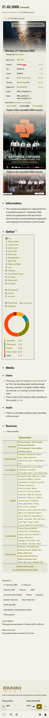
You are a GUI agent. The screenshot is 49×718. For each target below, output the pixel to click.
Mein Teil (12, 261)
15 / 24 (40, 87)
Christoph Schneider (26, 445)
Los (9, 267)
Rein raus (12, 254)
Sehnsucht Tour (24, 550)
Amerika (11, 283)
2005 (32, 590)
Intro (9, 238)
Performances (9, 615)
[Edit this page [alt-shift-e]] (39, 706)
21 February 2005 (10, 585)
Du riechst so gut (15, 274)
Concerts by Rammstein (13, 595)
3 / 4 (41, 69)
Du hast (11, 277)
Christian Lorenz (24, 451)
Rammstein (19, 54)
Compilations (10, 536)
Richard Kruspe (24, 442)
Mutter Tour (36, 550)
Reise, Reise (13, 241)
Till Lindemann (24, 448)
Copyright (6, 706)
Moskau (11, 270)
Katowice (12, 12)
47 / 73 (40, 78)
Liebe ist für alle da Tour (27, 556)
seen (19, 390)
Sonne (11, 293)
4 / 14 (41, 64)
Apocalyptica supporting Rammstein (18, 610)
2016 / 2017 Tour (24, 562)
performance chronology (22, 102)
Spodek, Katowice (11, 600)
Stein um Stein (14, 264)
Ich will (11, 296)
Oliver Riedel (37, 442)
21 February (26, 585)
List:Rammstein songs (25, 566)
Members (12, 447)
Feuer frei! (12, 251)
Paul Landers (36, 448)
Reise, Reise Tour (24, 78)
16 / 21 (40, 82)
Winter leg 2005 (23, 82)
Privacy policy (7, 701)
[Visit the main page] (4, 714)
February (22, 590)
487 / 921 (20, 60)
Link (20, 400)
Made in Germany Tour (27, 559)
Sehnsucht (12, 280)
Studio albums (10, 459)
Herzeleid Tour (33, 547)
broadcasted (35, 381)
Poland (4, 12)
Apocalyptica (22, 87)
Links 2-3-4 (13, 245)
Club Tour (22, 547)
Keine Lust (12, 248)
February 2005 (9, 590)
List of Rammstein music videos (25, 570)
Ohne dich (12, 303)
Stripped (11, 306)
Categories (6, 580)
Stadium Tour (38, 562)
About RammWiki (33, 701)
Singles (13, 501)
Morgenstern (13, 257)
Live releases (10, 470)
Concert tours (10, 555)
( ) (20, 340)
